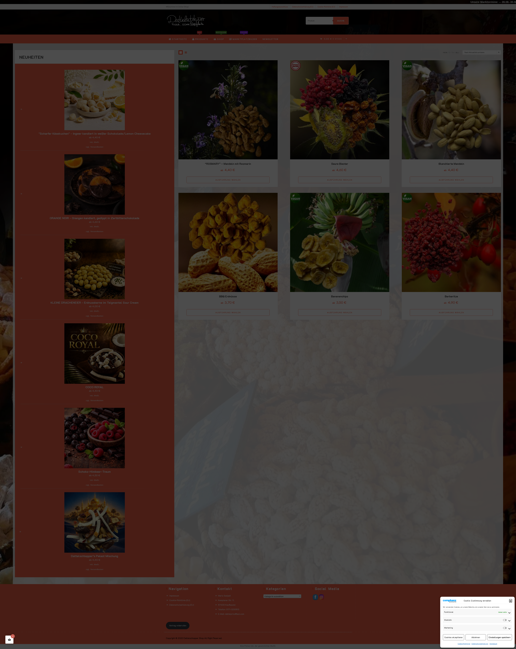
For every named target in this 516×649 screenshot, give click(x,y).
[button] (510, 600)
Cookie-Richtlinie (464, 644)
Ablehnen (475, 637)
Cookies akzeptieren (453, 637)
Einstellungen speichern (499, 637)
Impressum (493, 644)
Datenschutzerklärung (480, 644)
